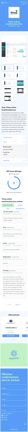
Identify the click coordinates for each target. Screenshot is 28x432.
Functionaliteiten (7, 137)
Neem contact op (8, 413)
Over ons (4, 405)
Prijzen (5, 142)
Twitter (5, 417)
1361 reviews (11, 332)
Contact (4, 410)
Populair (4, 388)
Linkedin (6, 419)
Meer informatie (11, 335)
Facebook (6, 415)
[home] (5, 3)
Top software (5, 393)
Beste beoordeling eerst (7, 206)
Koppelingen (6, 160)
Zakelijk (4, 399)
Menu (23, 2)
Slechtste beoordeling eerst (20, 206)
